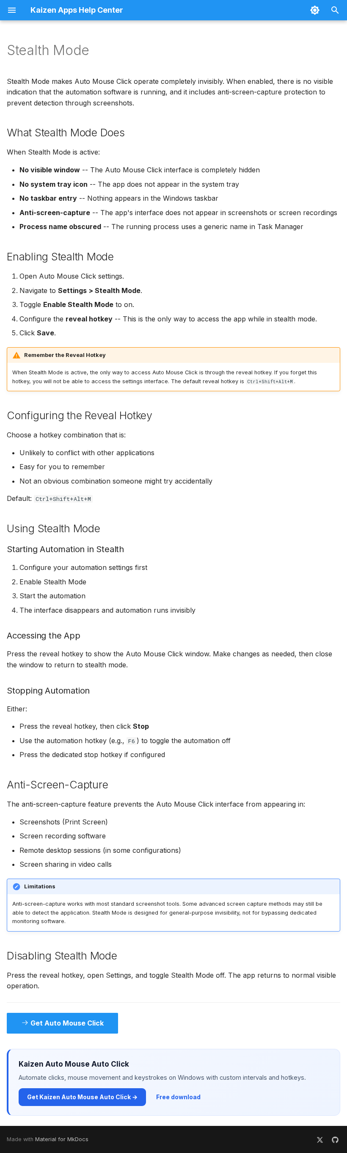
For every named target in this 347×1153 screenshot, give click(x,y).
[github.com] (335, 1139)
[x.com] (320, 1139)
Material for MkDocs (61, 1139)
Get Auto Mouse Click (66, 1023)
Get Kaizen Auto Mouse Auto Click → (82, 1096)
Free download (178, 1096)
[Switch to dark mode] (314, 10)
